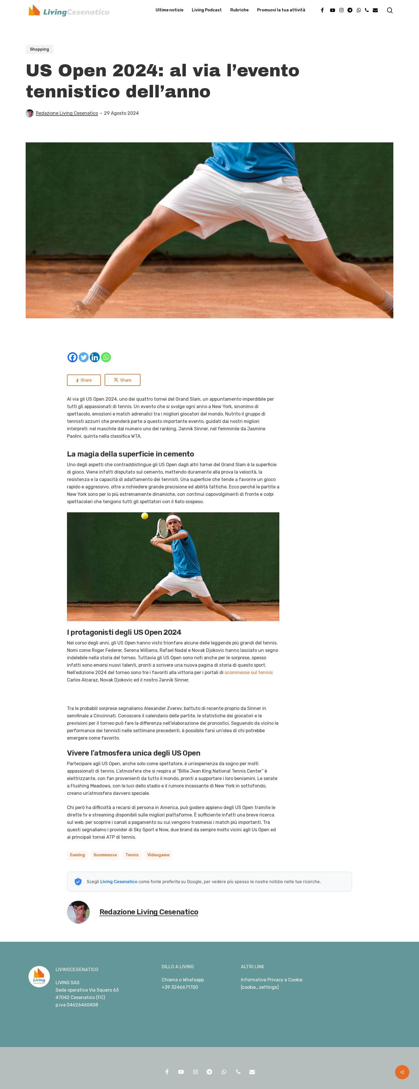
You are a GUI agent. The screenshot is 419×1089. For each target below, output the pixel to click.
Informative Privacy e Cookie (271, 979)
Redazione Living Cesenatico (67, 113)
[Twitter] (84, 357)
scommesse (105, 855)
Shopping (39, 49)
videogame (158, 855)
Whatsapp (193, 979)
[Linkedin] (95, 357)
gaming (77, 855)
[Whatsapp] (106, 357)
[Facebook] (73, 357)
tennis (132, 855)
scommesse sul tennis (248, 672)
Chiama (170, 979)
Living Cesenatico (118, 881)
